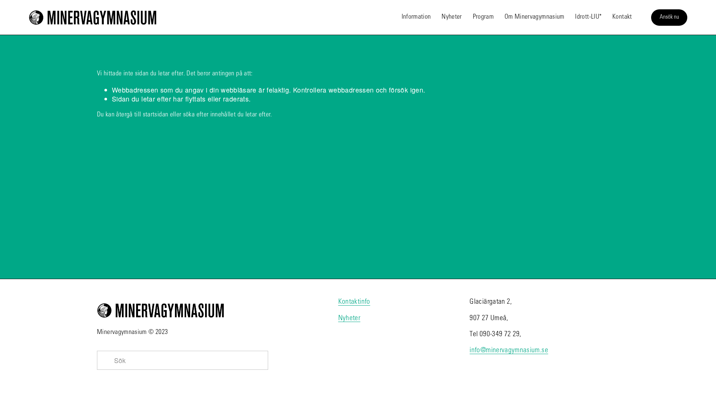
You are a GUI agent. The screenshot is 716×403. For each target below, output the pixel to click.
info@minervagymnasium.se (509, 350)
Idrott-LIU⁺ (588, 17)
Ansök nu (669, 17)
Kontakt (622, 17)
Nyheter (452, 17)
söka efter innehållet (209, 115)
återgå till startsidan (142, 115)
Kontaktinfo (354, 302)
